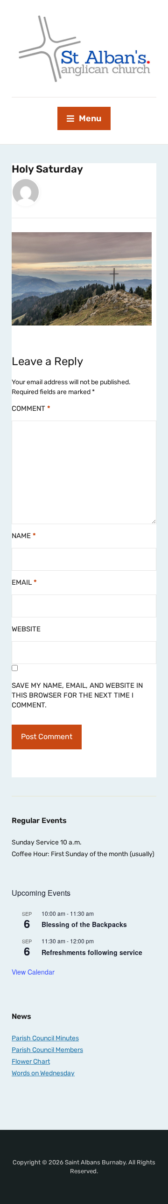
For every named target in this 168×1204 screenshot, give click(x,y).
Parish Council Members (47, 1050)
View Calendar (33, 971)
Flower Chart (31, 1062)
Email (24, 582)
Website (26, 629)
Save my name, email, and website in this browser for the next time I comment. (77, 695)
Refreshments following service (92, 952)
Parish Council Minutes (45, 1038)
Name (24, 536)
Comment (31, 408)
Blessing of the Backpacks (84, 924)
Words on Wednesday (43, 1073)
